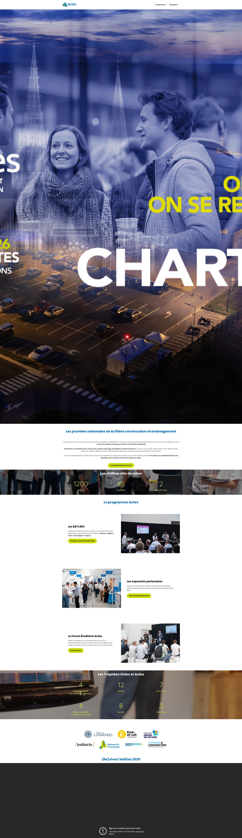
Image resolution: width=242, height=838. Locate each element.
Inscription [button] (173, 5)
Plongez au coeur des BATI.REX (82, 541)
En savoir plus (75, 650)
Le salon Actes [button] (160, 5)
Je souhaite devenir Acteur (121, 465)
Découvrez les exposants (139, 596)
